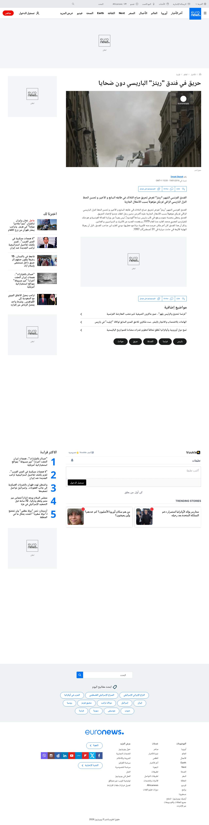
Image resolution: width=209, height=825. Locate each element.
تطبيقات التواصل (151, 776)
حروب (127, 711)
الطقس (155, 758)
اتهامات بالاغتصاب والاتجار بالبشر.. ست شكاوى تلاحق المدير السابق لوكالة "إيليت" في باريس (141, 322)
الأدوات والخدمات (151, 781)
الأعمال (143, 13)
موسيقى (111, 711)
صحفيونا (182, 794)
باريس (180, 341)
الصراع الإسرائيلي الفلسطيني (101, 695)
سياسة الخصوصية (122, 767)
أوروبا (164, 13)
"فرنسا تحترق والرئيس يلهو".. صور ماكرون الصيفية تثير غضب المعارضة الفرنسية (147, 314)
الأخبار (193, 74)
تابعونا (155, 767)
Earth (100, 13)
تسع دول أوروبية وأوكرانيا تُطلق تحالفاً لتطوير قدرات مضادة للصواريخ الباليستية (147, 330)
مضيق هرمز (86, 703)
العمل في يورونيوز (122, 776)
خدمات (155, 744)
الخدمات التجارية (123, 754)
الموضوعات (181, 744)
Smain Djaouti (177, 177)
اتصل (128, 772)
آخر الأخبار (176, 13)
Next (122, 13)
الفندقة (150, 341)
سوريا (95, 711)
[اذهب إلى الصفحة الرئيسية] (195, 14)
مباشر (8, 13)
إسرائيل (124, 703)
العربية (200, 4)
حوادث (121, 341)
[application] (133, 129)
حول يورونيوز (124, 749)
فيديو (79, 13)
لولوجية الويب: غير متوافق (119, 781)
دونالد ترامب (106, 703)
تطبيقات (154, 772)
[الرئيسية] (200, 74)
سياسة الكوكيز (124, 763)
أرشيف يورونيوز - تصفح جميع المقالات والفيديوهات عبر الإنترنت (175, 802)
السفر (132, 13)
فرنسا (178, 74)
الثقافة (111, 13)
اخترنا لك (50, 214)
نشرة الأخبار (153, 754)
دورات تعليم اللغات (150, 790)
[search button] (73, 4)
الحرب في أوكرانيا (72, 695)
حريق (135, 341)
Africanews (152, 785)
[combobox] (90, 4)
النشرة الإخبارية (91, 765)
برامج (184, 790)
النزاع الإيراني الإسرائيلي (134, 695)
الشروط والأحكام (123, 758)
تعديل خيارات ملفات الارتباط (118, 785)
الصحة (89, 13)
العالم (154, 13)
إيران (140, 703)
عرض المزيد (125, 744)
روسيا (69, 703)
